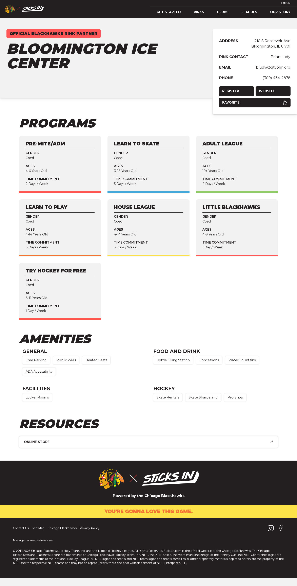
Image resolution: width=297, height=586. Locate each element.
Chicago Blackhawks (62, 528)
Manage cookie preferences (33, 540)
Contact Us (21, 528)
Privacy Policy (89, 528)
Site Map (38, 528)
